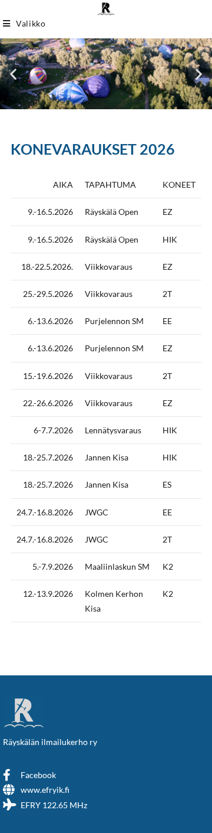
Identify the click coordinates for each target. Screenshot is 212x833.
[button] (13, 74)
